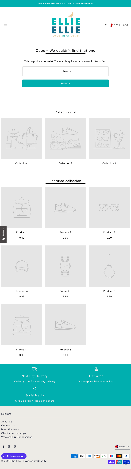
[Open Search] (101, 25)
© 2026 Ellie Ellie (11, 461)
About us (6, 421)
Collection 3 (109, 163)
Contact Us (8, 425)
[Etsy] (15, 446)
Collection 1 (21, 163)
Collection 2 (65, 163)
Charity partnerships (13, 433)
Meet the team (10, 429)
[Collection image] (21, 138)
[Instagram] (9, 446)
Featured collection (65, 181)
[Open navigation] (25, 25)
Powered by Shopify (34, 461)
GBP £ (117, 25)
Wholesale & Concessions (16, 437)
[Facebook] (3, 446)
